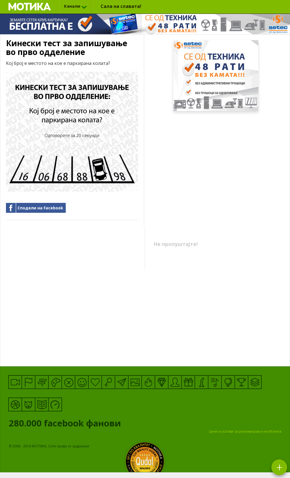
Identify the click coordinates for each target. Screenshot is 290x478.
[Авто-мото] (55, 404)
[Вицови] (82, 382)
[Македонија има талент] (215, 382)
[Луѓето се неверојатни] (122, 382)
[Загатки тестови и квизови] (108, 382)
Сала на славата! (121, 6)
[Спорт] (15, 404)
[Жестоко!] (148, 382)
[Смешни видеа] (15, 382)
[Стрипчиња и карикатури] (175, 382)
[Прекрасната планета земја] (228, 382)
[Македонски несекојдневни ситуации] (28, 382)
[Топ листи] (255, 382)
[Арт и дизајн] (162, 382)
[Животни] (28, 404)
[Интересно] (188, 382)
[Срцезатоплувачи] (95, 382)
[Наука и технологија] (201, 382)
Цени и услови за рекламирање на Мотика (245, 431)
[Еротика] (68, 382)
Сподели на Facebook (40, 208)
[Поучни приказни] (42, 404)
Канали (72, 6)
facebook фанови (66, 424)
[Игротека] (55, 382)
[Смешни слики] (135, 382)
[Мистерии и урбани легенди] (42, 382)
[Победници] (241, 382)
